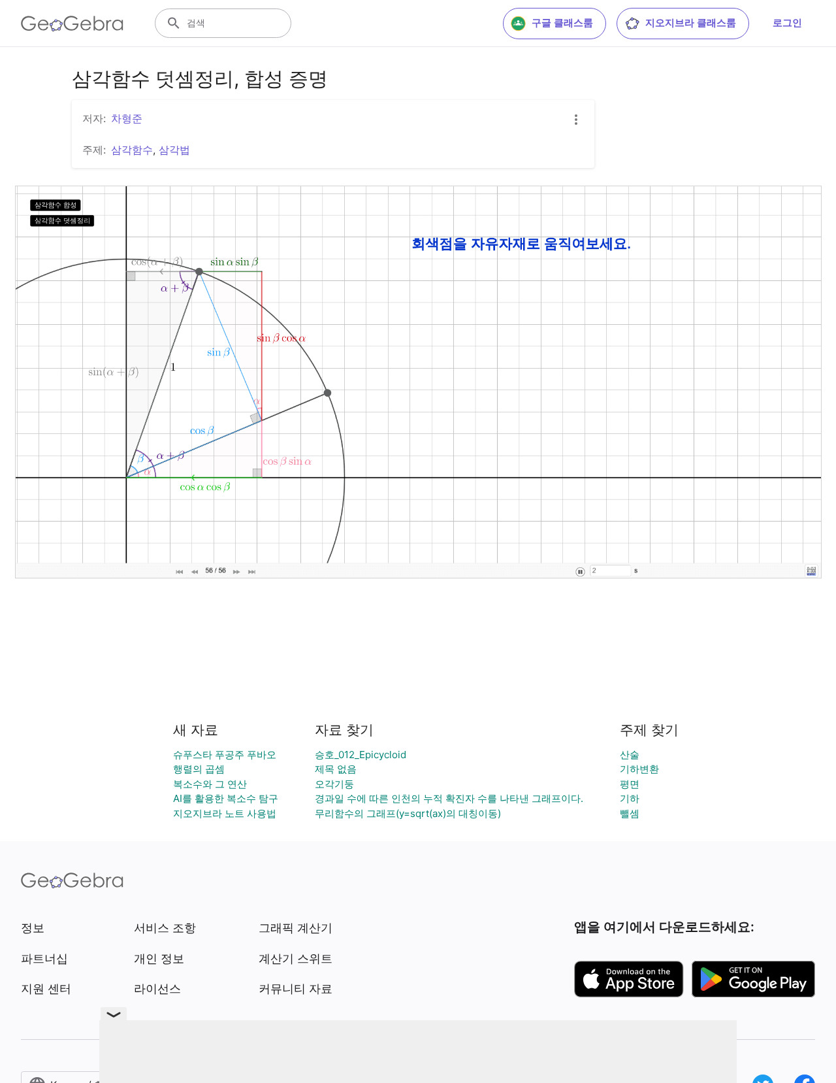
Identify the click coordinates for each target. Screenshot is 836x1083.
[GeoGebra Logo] (72, 23)
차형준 (126, 118)
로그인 (787, 22)
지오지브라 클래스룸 (690, 22)
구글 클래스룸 (562, 22)
